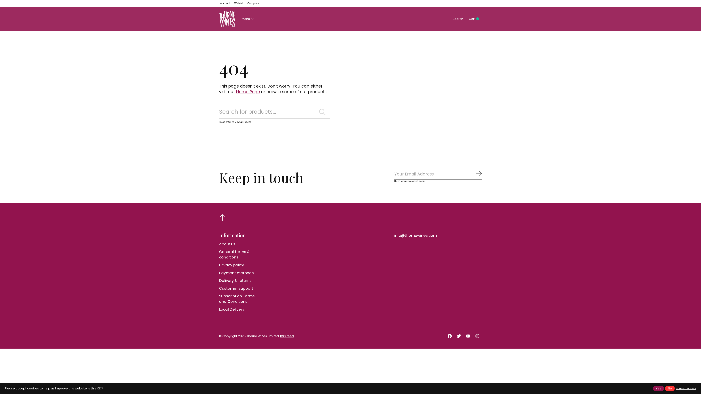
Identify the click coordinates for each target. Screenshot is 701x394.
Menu (246, 19)
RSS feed (287, 336)
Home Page (248, 92)
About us (227, 244)
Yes (658, 388)
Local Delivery (231, 309)
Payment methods (236, 272)
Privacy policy (231, 265)
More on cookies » (686, 388)
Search (458, 19)
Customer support (236, 288)
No (670, 388)
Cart (475, 19)
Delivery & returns (235, 280)
